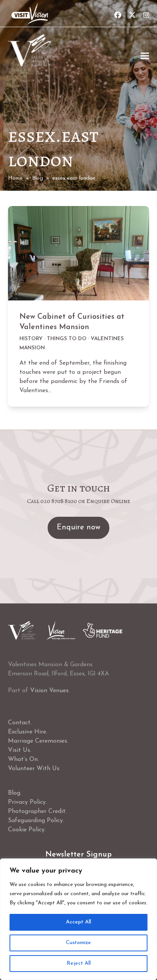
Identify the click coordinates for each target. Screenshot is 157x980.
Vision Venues (49, 691)
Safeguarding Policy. (36, 821)
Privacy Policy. (27, 802)
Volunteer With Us (33, 769)
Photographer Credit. (37, 811)
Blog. (14, 793)
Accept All (78, 922)
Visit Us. (19, 750)
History (31, 338)
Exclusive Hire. (27, 732)
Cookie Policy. (27, 830)
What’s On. (23, 759)
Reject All (79, 963)
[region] (78, 919)
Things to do (67, 338)
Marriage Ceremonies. (38, 741)
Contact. (20, 723)
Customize (78, 943)
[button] (145, 56)
